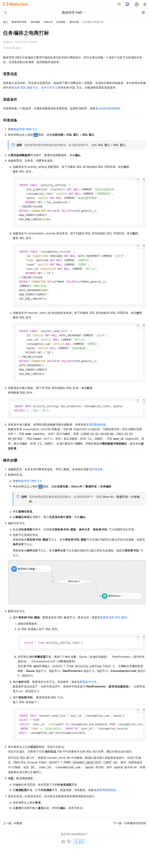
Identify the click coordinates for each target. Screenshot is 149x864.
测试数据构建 (97, 424)
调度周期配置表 (106, 790)
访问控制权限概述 (109, 108)
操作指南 (35, 21)
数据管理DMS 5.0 (25, 129)
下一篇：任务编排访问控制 (129, 823)
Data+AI (48, 21)
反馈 (80, 841)
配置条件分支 (88, 682)
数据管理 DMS (19, 21)
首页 (5, 22)
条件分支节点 (49, 87)
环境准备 (97, 469)
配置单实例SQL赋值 (113, 617)
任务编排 (61, 21)
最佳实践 (74, 21)
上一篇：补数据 (12, 823)
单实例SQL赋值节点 (24, 87)
